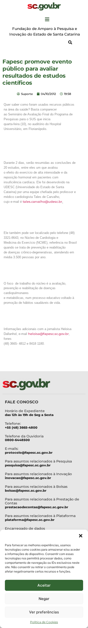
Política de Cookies (44, 622)
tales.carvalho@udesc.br (42, 201)
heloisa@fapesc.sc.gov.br (48, 334)
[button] (80, 535)
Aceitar (44, 585)
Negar (44, 598)
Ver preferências (44, 612)
